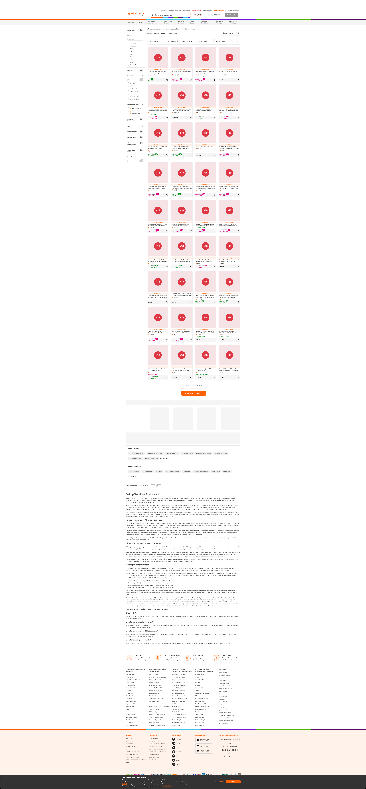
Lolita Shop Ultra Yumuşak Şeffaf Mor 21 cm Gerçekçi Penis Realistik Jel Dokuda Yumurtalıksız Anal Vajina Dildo (157, 225)
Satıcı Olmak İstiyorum (154, 741)
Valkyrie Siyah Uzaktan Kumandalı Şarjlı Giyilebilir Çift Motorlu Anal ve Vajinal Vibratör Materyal (181, 332)
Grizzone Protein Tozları (201, 698)
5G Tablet (221, 704)
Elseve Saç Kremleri (154, 722)
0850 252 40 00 (229, 750)
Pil (186, 554)
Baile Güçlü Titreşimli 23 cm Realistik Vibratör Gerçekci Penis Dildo (228, 296)
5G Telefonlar (222, 707)
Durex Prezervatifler (200, 725)
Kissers (132, 62)
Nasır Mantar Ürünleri (131, 717)
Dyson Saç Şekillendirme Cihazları (157, 677)
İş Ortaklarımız (129, 741)
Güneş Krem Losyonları (132, 696)
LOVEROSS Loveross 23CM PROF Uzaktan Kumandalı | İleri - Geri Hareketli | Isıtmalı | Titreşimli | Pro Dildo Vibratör (228, 72)
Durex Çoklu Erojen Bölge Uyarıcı (204, 146)
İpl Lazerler (128, 690)
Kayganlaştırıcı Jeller (131, 701)
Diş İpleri (197, 682)
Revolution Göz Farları (154, 682)
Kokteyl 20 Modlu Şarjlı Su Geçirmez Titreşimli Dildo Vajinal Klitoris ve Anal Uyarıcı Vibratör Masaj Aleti (181, 294)
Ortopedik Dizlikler (130, 706)
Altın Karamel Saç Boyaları (178, 714)
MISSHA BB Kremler (200, 717)
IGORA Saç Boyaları (154, 712)
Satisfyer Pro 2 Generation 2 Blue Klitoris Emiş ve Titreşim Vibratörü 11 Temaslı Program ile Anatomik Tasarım (229, 332)
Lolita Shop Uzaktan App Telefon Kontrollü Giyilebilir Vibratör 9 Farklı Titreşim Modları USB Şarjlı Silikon (228, 225)
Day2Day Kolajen (199, 722)
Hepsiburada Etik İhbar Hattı (229, 757)
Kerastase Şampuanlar (201, 712)
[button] (141, 79)
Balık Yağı (128, 712)
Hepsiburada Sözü (223, 672)
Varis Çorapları (129, 698)
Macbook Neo (222, 694)
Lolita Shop (133, 46)
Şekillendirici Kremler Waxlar (202, 693)
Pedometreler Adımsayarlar (133, 725)
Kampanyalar (186, 10)
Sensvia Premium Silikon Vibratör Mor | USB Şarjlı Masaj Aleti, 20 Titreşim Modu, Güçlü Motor (205, 72)
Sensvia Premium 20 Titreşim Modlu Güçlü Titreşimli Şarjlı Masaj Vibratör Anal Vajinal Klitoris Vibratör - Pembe (228, 187)
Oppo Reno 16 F (223, 710)
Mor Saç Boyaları (176, 725)
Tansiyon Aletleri (130, 682)
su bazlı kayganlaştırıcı (175, 559)
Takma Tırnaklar (199, 679)
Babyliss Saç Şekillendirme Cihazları (158, 714)
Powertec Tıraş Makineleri (155, 690)
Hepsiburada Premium (220, 10)
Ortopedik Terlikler (200, 674)
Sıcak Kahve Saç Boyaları (178, 722)
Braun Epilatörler (153, 696)
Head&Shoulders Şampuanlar (156, 717)
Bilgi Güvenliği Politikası (132, 754)
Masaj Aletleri (129, 677)
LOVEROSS (133, 43)
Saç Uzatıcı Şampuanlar (178, 693)
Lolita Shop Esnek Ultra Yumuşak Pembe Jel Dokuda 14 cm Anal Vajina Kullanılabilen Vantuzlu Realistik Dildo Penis (181, 369)
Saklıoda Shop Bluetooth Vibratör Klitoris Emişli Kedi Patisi (156, 369)
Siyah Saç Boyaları (177, 704)
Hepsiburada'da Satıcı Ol (234, 10)
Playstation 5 (222, 699)
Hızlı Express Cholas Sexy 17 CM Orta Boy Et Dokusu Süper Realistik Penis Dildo (205, 187)
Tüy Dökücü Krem (130, 685)
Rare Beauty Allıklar (154, 701)
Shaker (197, 677)
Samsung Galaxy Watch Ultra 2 (226, 720)
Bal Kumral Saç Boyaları (178, 720)
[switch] (141, 30)
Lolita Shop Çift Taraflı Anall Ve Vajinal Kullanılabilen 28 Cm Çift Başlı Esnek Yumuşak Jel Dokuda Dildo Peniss (157, 296)
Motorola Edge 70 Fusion (225, 702)
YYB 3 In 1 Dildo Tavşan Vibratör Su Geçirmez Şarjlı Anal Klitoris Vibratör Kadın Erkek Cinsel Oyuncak (228, 109)
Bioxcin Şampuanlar (154, 693)
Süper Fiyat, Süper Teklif (175, 10)
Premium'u (136, 16)
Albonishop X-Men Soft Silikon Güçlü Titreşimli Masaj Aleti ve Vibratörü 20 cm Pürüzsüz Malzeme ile (205, 332)
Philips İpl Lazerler (153, 674)
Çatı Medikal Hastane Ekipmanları (157, 725)
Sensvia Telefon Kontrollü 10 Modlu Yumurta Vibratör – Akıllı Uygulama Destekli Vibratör (205, 225)
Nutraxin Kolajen (199, 701)
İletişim (127, 762)
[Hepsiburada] (135, 13)
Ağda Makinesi (129, 722)
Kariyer (127, 749)
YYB (131, 51)
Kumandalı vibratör (194, 556)
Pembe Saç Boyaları (177, 712)
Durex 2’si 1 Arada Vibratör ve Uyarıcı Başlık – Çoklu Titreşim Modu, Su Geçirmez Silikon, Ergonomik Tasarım (181, 109)
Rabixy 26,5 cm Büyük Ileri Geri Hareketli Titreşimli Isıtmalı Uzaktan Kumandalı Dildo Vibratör (228, 369)
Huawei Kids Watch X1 (224, 686)
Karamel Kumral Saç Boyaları (179, 717)
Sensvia (132, 56)
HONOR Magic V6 (223, 723)
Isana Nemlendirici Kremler (202, 704)
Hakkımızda (129, 738)
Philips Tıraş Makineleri (155, 679)
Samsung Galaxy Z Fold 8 (225, 712)
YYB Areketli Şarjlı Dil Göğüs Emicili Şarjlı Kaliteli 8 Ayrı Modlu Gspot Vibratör (157, 332)
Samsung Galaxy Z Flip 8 (225, 718)
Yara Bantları (198, 690)
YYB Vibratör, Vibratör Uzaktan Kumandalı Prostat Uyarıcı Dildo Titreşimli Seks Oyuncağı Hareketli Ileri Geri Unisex (182, 147)
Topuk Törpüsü (199, 687)
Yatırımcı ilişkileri (130, 743)
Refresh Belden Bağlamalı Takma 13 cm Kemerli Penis (205, 369)
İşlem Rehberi (152, 759)
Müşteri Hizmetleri (207, 10)
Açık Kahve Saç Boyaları (178, 682)
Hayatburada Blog (153, 738)
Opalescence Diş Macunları (156, 698)
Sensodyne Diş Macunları (155, 720)
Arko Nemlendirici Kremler (202, 709)
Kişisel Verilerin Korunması (132, 751)
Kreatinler (197, 685)
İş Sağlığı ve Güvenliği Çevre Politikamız (136, 759)
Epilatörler (128, 709)
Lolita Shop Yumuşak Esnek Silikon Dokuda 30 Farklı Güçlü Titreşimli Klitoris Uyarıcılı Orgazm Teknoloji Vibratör (157, 187)
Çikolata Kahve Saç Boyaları (179, 679)
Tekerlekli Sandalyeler (131, 687)
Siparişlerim (164, 10)
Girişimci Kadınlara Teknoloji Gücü (157, 749)
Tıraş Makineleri (130, 674)
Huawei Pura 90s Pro (224, 691)
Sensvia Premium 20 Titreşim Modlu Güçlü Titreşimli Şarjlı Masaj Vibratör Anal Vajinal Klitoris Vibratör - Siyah (157, 109)
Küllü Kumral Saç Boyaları (178, 674)
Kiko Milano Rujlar (200, 696)
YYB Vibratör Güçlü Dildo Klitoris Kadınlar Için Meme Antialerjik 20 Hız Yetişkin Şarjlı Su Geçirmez (181, 187)
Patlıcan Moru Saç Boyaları (179, 696)
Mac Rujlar (151, 704)
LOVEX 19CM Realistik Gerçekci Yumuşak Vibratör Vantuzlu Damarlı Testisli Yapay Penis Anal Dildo (228, 147)
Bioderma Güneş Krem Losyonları (203, 720)
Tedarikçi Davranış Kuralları (156, 746)
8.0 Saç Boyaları (176, 706)
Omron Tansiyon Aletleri (155, 685)
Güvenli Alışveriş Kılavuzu (132, 757)
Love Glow (132, 54)
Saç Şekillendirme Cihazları (133, 679)
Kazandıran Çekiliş (223, 696)
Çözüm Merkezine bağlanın (229, 739)
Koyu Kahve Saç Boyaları (178, 690)
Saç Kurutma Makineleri (132, 704)
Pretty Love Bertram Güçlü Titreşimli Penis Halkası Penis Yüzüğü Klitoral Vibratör (205, 296)
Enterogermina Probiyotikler (202, 706)
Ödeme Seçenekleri (154, 754)
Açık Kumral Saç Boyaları (178, 677)
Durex (131, 48)
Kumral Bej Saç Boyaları (178, 687)
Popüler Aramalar (223, 678)
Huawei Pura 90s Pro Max (225, 688)
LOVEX (131, 59)
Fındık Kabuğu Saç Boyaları (179, 685)
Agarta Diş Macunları (154, 709)
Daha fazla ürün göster (193, 393)
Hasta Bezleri (129, 720)
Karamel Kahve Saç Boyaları (179, 698)
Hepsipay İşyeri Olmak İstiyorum (157, 743)
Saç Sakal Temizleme (131, 714)
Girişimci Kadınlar (196, 10)
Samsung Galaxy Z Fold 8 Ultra (226, 715)
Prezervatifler (129, 693)
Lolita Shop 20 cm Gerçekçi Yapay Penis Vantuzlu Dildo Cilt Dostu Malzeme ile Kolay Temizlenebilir (180, 225)
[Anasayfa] (148, 29)
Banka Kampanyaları (154, 757)
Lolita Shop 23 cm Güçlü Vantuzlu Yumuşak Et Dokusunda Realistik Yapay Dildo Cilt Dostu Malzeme (204, 260)
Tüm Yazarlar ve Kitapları (225, 675)
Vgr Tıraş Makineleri (200, 714)
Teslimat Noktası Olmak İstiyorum (157, 751)
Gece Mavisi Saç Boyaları (178, 701)
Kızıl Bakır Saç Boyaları (178, 709)
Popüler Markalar (223, 680)
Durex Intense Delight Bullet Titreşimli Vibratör (181, 72)
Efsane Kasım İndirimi (224, 683)
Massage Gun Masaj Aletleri (156, 687)
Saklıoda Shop (133, 64)
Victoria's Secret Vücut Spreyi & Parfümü (159, 706)
